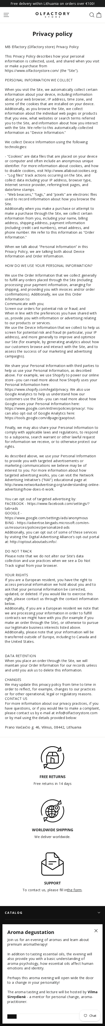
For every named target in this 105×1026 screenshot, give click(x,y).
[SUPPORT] (52, 864)
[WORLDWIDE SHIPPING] (52, 811)
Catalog (14, 913)
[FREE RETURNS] (52, 758)
